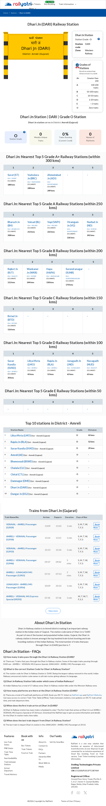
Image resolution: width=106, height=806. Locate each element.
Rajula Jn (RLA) (19, 441)
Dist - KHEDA (91, 229)
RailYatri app (77, 695)
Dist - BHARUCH (14, 229)
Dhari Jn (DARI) (19, 487)
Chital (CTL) (17, 474)
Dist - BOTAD (12, 323)
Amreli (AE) (17, 454)
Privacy (77, 801)
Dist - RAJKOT (13, 276)
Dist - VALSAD (32, 225)
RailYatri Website (94, 695)
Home (5, 13)
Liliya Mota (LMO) (21, 435)
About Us (42, 742)
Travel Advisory (10, 774)
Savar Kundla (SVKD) (12, 364)
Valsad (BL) (33, 222)
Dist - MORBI (31, 276)
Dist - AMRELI (12, 371)
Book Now (96, 526)
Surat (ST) (13, 174)
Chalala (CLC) (18, 467)
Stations (14, 13)
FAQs (41, 749)
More (31, 8)
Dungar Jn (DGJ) (20, 493)
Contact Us (43, 746)
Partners (42, 753)
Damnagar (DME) (20, 480)
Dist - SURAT (12, 178)
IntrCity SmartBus (57, 742)
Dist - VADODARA (33, 182)
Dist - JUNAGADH (73, 368)
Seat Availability (10, 758)
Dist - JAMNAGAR (52, 276)
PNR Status (8, 748)
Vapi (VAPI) (53, 222)
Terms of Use (67, 801)
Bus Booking (49, 4)
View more (53, 611)
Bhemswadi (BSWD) (22, 461)
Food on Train (27, 753)
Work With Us (44, 763)
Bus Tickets (26, 746)
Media (41, 767)
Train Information (66, 4)
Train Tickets (35, 4)
